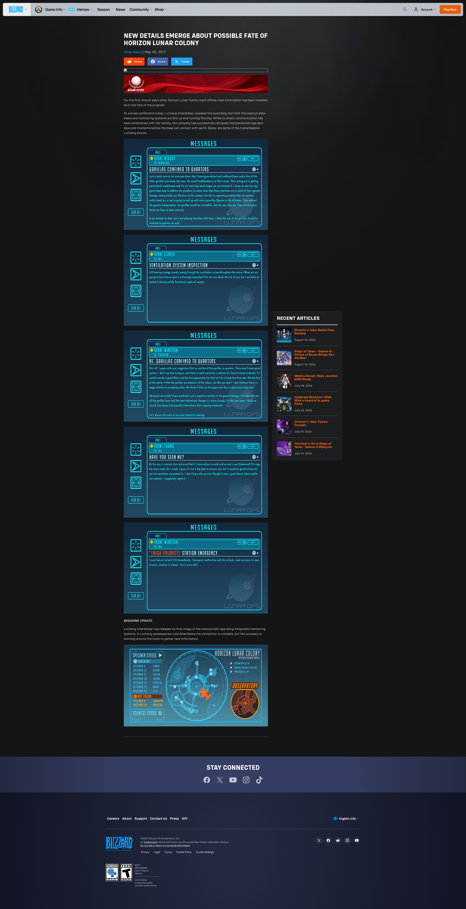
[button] (450, 9)
